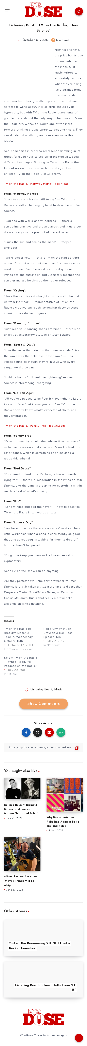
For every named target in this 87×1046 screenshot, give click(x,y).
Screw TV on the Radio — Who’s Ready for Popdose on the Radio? (20, 662)
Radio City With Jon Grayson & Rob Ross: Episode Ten (58, 633)
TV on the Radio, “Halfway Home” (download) (37, 184)
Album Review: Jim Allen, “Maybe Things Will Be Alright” (20, 881)
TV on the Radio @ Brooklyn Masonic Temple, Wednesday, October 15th (18, 635)
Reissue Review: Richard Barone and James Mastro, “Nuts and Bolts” (20, 809)
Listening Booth (41, 689)
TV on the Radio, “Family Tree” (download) (34, 426)
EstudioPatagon (57, 1035)
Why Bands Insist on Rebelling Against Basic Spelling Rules (63, 821)
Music (58, 689)
